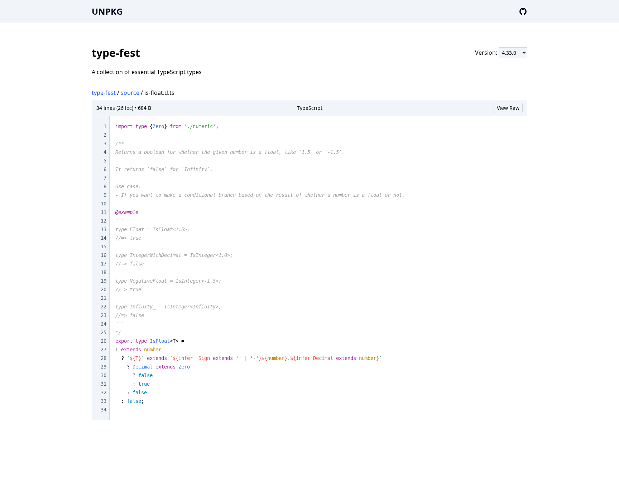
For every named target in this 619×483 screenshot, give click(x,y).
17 (103, 264)
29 (103, 367)
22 (103, 306)
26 (103, 341)
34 (103, 410)
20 (103, 289)
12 (103, 221)
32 (103, 392)
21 (103, 298)
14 (103, 238)
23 (103, 315)
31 (103, 384)
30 (103, 375)
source (130, 93)
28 (103, 358)
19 (103, 281)
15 (103, 246)
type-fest (104, 93)
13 (103, 229)
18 (103, 272)
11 (103, 212)
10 (103, 203)
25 (103, 332)
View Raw (508, 107)
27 (103, 349)
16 (103, 255)
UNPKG (107, 11)
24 (103, 324)
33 (103, 401)
